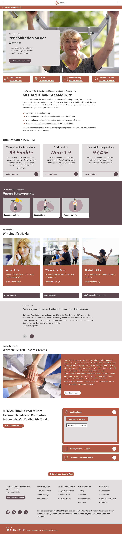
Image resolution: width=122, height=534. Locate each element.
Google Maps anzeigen (77, 419)
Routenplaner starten (77, 425)
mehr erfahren (12, 282)
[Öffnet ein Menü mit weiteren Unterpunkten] (119, 3)
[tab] (61, 324)
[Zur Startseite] (61, 3)
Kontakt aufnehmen (15, 497)
